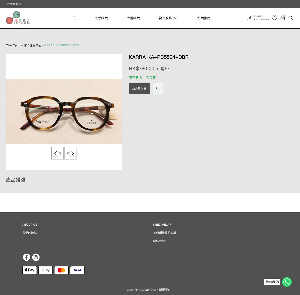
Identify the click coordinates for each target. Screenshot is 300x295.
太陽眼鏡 (133, 18)
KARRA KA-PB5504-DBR (61, 45)
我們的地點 (29, 233)
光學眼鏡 (101, 18)
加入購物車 (139, 89)
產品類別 (35, 45)
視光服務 (165, 18)
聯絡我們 (159, 241)
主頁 (72, 18)
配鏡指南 (203, 18)
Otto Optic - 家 (16, 45)
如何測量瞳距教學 (164, 233)
